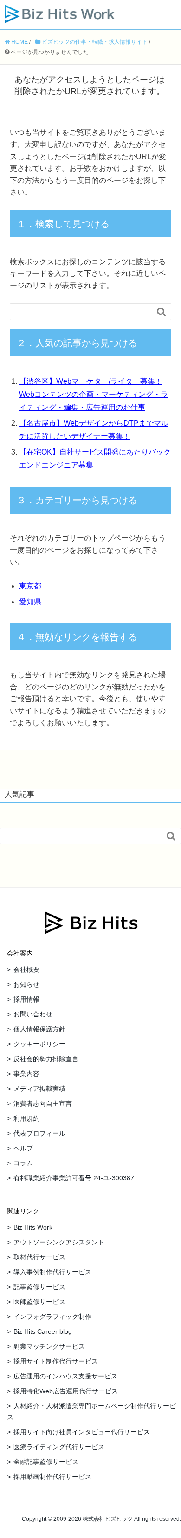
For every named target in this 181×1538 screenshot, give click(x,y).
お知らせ (26, 984)
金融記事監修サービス (45, 1461)
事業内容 (26, 1073)
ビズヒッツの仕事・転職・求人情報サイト (94, 42)
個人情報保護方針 (39, 1029)
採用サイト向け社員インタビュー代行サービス (81, 1432)
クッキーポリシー (39, 1044)
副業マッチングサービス (49, 1346)
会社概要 (26, 969)
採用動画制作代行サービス (52, 1476)
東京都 (30, 586)
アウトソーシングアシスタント (58, 1242)
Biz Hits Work (32, 1227)
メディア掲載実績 (39, 1088)
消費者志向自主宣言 (42, 1103)
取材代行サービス (39, 1257)
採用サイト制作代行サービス (55, 1361)
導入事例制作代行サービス (52, 1272)
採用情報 (26, 999)
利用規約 (26, 1118)
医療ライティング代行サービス (58, 1447)
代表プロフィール (39, 1133)
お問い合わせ (32, 1014)
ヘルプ (23, 1148)
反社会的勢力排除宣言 (45, 1059)
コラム (23, 1163)
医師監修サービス (39, 1301)
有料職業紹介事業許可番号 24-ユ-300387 (73, 1178)
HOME (19, 42)
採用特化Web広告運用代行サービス (65, 1391)
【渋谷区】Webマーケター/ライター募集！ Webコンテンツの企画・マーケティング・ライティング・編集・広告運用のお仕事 (93, 394)
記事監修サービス (39, 1287)
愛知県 (30, 602)
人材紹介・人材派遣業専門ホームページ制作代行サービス (91, 1411)
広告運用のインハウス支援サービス (65, 1376)
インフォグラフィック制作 (52, 1316)
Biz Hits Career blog (42, 1331)
